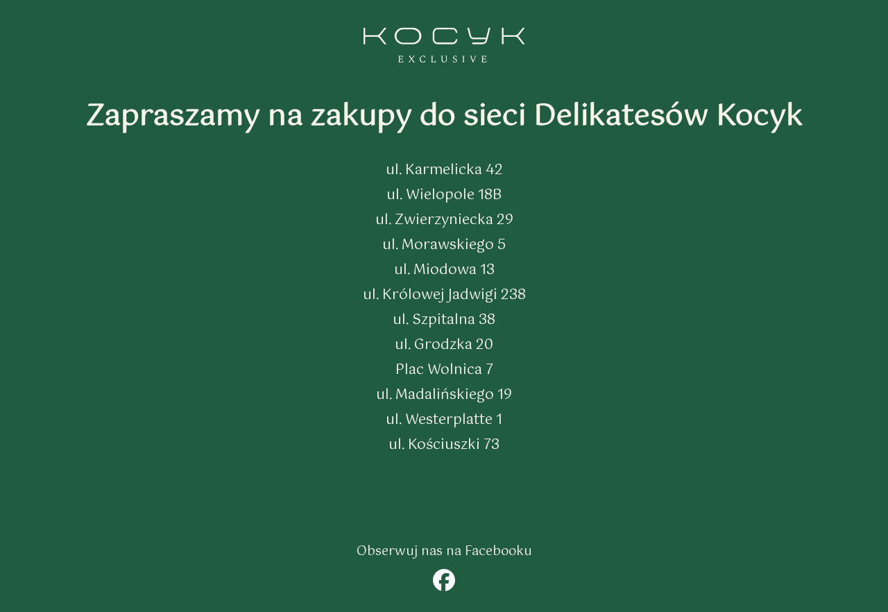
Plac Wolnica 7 (444, 370)
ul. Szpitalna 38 (444, 320)
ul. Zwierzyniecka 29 (444, 220)
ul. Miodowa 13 (444, 270)
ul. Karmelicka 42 (444, 170)
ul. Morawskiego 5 (444, 245)
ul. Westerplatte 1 (444, 420)
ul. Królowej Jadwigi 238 (444, 295)
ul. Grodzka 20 (444, 345)
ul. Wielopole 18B (444, 195)
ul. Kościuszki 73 (444, 445)
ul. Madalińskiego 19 (444, 395)
